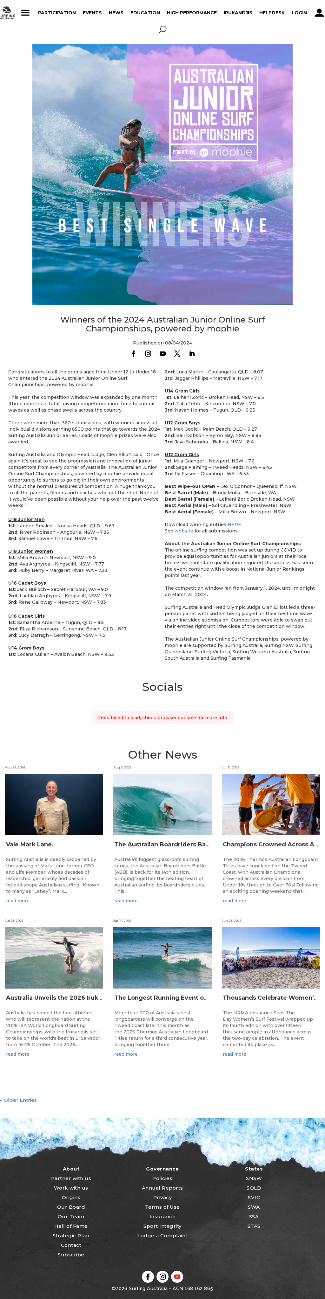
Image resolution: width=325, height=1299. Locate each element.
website (184, 531)
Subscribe (71, 1255)
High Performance (192, 13)
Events (92, 13)
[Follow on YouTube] (162, 354)
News (116, 13)
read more (18, 901)
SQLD (254, 1188)
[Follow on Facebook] (133, 354)
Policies (162, 1178)
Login (299, 13)
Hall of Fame (71, 1226)
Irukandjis (238, 13)
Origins (71, 1197)
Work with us (71, 1188)
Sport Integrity (162, 1226)
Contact (71, 1245)
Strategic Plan (71, 1236)
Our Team (71, 1216)
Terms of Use (162, 1207)
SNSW (254, 1178)
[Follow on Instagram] (148, 354)
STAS (254, 1226)
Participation (57, 13)
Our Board (71, 1207)
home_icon (6, 13)
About (71, 1169)
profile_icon (319, 13)
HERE (234, 524)
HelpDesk (272, 13)
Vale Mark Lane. (30, 844)
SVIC (254, 1197)
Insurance (162, 1216)
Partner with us (71, 1178)
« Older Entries (18, 1100)
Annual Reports (162, 1188)
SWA (254, 1207)
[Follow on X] (177, 354)
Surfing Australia (148, 1288)
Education (145, 13)
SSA (254, 1216)
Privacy (162, 1197)
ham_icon (25, 13)
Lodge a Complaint (162, 1236)
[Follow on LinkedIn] (192, 354)
